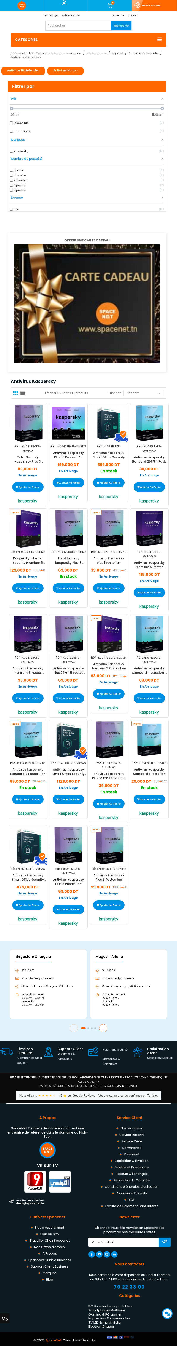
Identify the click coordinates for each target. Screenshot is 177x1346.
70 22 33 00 (129, 1287)
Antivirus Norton (65, 70)
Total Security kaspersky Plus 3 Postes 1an (68, 560)
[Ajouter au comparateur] (24, 422)
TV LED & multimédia (104, 1322)
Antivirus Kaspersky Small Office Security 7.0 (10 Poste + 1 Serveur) (109, 455)
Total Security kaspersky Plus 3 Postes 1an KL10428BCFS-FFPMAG (28, 459)
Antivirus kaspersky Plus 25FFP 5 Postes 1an (68, 670)
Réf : (18, 446)
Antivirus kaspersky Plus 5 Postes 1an (108, 877)
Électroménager (101, 1326)
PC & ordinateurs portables (110, 1306)
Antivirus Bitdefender (23, 70)
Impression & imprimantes (109, 1318)
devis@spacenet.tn (30, 1202)
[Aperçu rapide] (33, 421)
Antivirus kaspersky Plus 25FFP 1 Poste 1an (108, 776)
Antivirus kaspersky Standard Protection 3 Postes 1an (149, 670)
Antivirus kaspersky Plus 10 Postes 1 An (68, 455)
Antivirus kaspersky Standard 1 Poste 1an (149, 772)
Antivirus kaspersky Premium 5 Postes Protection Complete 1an (149, 564)
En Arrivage (27, 475)
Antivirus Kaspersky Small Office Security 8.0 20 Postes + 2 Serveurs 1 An (68, 772)
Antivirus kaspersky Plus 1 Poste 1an (108, 560)
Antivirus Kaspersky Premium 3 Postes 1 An (108, 666)
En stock (108, 471)
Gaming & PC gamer (105, 1314)
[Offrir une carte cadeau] (87, 303)
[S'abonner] (164, 1242)
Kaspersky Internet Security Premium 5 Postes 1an (28, 560)
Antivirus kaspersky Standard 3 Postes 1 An (28, 772)
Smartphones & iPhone (106, 1310)
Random (133, 393)
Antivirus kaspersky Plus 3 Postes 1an (68, 881)
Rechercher (121, 25)
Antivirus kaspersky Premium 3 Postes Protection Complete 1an (27, 670)
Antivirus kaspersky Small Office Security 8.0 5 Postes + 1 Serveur (28, 877)
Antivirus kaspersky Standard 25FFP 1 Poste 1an (149, 459)
